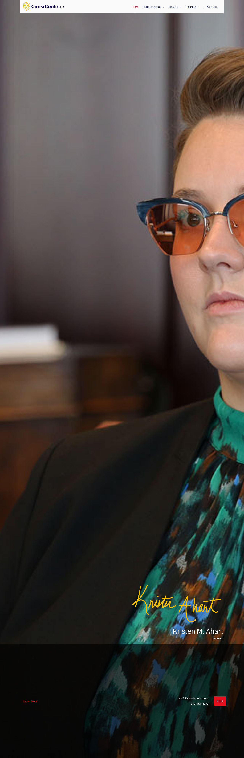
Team (135, 7)
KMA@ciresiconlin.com (194, 698)
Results (173, 7)
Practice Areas (152, 7)
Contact (212, 7)
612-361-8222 (200, 704)
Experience (30, 701)
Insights (191, 7)
